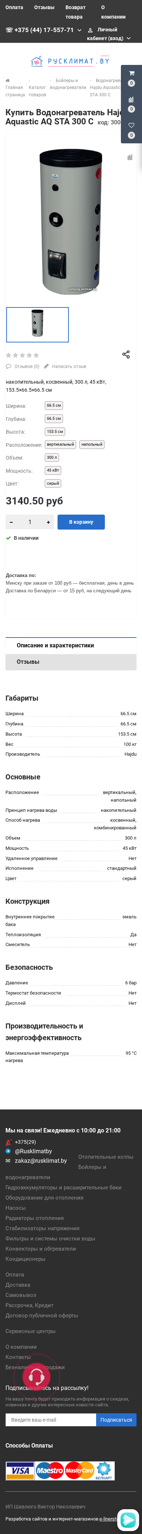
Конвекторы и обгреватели (40, 1249)
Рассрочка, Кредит (29, 1305)
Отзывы (44, 7)
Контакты (18, 1357)
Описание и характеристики (55, 645)
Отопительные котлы (106, 1157)
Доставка (17, 1285)
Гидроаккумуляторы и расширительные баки (63, 1187)
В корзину (81, 522)
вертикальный (60, 444)
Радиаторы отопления (34, 1218)
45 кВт (53, 470)
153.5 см (55, 431)
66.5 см (54, 405)
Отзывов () (26, 366)
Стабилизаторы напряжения (42, 1228)
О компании (21, 1347)
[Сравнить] (130, 157)
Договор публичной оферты (41, 1315)
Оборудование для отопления (44, 1197)
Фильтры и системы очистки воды (50, 1238)
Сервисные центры (30, 1331)
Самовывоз (20, 1295)
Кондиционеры (25, 1259)
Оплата (14, 7)
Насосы (15, 1208)
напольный (92, 444)
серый (53, 483)
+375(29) (25, 1142)
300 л (52, 457)
